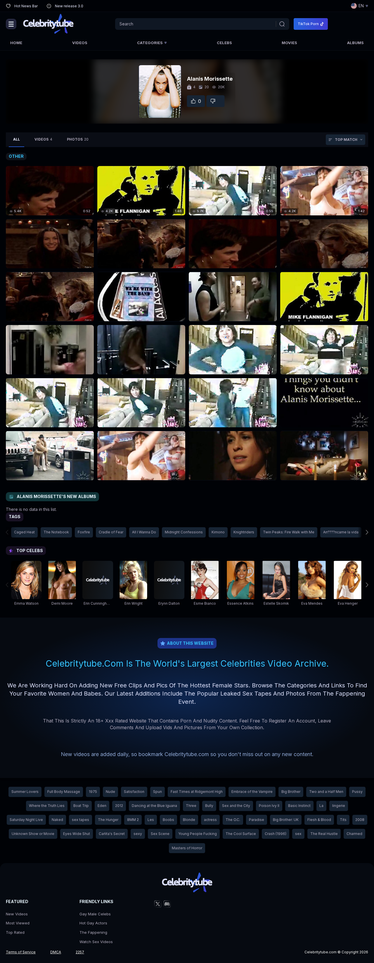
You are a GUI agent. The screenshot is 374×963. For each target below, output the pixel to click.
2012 (119, 805)
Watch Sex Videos (96, 941)
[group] (26, 585)
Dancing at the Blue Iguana (154, 805)
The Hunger (108, 819)
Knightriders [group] (243, 532)
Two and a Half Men (326, 791)
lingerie (338, 805)
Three (191, 805)
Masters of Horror (187, 848)
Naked (57, 819)
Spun (157, 791)
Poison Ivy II (269, 805)
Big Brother (290, 791)
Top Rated (15, 932)
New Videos (17, 914)
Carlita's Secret (112, 833)
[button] (363, 532)
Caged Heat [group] (24, 532)
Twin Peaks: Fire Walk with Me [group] (288, 532)
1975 (93, 791)
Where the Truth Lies (47, 805)
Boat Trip (81, 805)
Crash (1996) (275, 833)
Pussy (357, 791)
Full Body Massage (63, 791)
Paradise (256, 819)
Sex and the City (236, 805)
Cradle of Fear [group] (111, 532)
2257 (80, 952)
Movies (289, 42)
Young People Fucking (197, 833)
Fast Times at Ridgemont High (197, 791)
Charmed (354, 833)
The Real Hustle (324, 833)
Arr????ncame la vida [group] (341, 532)
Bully (209, 805)
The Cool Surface (241, 833)
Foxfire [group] (84, 532)
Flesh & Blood (319, 819)
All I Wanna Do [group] (144, 532)
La (321, 805)
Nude (110, 791)
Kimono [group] (218, 532)
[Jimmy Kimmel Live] (324, 402)
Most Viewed (18, 923)
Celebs (224, 42)
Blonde (189, 819)
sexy (138, 833)
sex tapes (80, 819)
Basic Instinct (299, 805)
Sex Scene (160, 833)
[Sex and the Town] (50, 243)
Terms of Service (21, 952)
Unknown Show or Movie (33, 833)
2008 (359, 819)
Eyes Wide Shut (76, 833)
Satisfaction (134, 791)
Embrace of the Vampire (252, 791)
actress (210, 819)
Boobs (168, 819)
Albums (355, 42)
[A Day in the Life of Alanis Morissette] (233, 349)
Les (151, 819)
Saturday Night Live (26, 819)
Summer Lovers (25, 791)
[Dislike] (216, 101)
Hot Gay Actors (93, 923)
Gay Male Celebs (95, 914)
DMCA (55, 952)
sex (298, 833)
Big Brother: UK (286, 819)
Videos (79, 42)
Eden (102, 805)
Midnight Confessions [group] (184, 532)
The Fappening (93, 932)
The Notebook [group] (56, 532)
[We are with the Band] (141, 296)
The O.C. (233, 819)
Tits (343, 819)
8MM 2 (133, 819)
